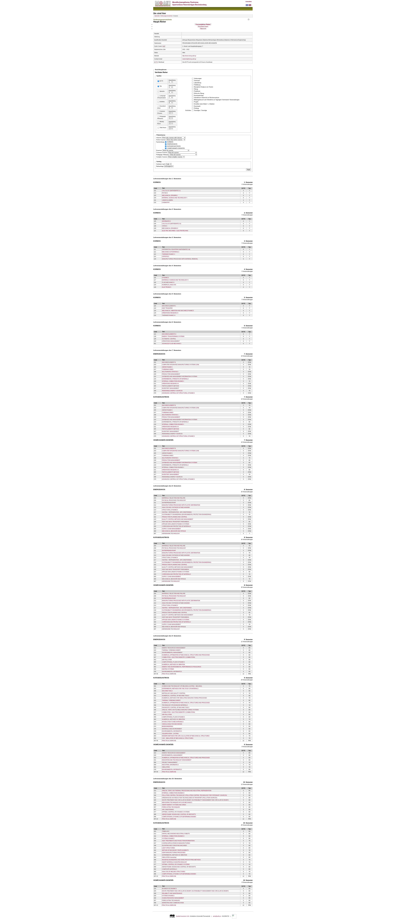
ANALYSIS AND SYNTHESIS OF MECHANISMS (176, 507)
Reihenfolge (160, 166)
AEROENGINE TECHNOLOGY (171, 533)
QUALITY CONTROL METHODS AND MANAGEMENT (177, 519)
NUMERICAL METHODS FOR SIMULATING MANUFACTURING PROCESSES (184, 698)
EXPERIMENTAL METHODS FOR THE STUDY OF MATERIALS (180, 688)
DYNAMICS (165, 277)
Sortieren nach (161, 164)
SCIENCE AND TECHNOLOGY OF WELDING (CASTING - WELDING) (182, 686)
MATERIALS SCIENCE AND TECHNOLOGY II (175, 280)
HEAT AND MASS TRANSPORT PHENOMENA (175, 521)
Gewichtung (172, 80)
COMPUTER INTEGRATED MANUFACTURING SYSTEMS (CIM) (180, 364)
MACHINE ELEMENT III (169, 362)
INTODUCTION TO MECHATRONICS (172, 721)
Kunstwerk (197, 106)
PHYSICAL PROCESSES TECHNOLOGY (174, 500)
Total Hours (163, 127)
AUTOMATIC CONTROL (169, 339)
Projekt (196, 102)
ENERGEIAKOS (172, 144)
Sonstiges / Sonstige (200, 110)
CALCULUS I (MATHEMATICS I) (171, 190)
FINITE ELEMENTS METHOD (170, 386)
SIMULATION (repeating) (169, 857)
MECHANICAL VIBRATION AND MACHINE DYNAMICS (178, 310)
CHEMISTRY (166, 202)
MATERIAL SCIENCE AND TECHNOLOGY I (174, 197)
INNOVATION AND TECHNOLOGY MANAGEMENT (176, 760)
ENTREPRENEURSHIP (169, 502)
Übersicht (203, 28)
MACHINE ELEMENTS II (169, 334)
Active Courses (161, 140)
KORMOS (170, 142)
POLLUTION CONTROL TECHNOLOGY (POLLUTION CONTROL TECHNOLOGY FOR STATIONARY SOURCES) (194, 795)
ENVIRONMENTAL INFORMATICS (172, 671)
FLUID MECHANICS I (168, 282)
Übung (196, 89)
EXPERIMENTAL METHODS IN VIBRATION (174, 855)
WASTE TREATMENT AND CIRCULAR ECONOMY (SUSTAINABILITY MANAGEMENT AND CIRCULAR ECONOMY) (195, 800)
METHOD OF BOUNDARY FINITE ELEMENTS (175, 850)
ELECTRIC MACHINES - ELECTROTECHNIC (175, 230)
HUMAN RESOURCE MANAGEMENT (173, 898)
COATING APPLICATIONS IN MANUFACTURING (176, 843)
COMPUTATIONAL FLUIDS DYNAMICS (173, 662)
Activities (162, 101)
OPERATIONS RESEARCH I (170, 313)
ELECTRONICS (166, 287)
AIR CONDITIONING (168, 809)
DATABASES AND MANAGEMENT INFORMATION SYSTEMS (179, 376)
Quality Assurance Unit (182, 916)
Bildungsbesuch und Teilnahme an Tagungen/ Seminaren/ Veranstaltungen (216, 100)
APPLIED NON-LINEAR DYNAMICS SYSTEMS (175, 524)
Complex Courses (162, 157)
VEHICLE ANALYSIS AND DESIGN (172, 724)
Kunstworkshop (198, 95)
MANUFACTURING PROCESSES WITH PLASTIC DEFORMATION (181, 505)
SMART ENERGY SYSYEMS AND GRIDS (174, 805)
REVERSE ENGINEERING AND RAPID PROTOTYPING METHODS (181, 859)
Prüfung (196, 108)
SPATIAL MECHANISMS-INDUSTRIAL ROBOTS (176, 833)
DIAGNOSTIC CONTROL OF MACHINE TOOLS (175, 707)
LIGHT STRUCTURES (168, 848)
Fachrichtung (160, 142)
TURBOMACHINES (167, 369)
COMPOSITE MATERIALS (169, 869)
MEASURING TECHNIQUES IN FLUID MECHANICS (177, 802)
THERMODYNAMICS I (168, 254)
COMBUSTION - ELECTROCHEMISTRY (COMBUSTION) (178, 657)
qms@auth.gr (217, 916)
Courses (203, 24)
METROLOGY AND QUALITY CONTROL (173, 693)
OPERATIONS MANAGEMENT (171, 341)
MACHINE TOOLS (167, 691)
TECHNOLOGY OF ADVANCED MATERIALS (175, 705)
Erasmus (159, 150)
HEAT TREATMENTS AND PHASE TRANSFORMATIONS (178, 840)
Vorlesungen (198, 78)
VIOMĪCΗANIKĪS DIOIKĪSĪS (176, 148)
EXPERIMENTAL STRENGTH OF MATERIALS (175, 379)
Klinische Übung (199, 93)
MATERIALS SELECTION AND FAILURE (173, 498)
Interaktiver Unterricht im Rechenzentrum (206, 97)
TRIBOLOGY (165, 831)
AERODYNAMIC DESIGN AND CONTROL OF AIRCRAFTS (179, 814)
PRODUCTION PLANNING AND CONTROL (174, 517)
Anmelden (249, 1)
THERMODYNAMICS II (168, 315)
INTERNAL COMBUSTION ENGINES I (173, 381)
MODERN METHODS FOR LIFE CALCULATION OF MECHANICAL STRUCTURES (185, 736)
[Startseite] (163, 6)
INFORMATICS (166, 221)
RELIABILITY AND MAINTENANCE (172, 893)
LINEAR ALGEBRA (167, 200)
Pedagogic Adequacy (163, 154)
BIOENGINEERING (167, 726)
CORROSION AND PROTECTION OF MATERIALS (176, 526)
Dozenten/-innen (203, 26)
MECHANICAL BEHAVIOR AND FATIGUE (174, 531)
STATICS (164, 226)
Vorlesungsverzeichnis (166, 15)
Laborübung (197, 82)
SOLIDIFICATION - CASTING (170, 733)
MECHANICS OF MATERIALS (170, 252)
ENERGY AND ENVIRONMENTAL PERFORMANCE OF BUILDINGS (181, 667)
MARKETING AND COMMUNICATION (173, 903)
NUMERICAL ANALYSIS (169, 284)
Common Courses (162, 152)
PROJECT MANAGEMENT (169, 762)
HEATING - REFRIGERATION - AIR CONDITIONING (177, 512)
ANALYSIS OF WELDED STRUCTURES (173, 871)
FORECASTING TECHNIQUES (171, 807)
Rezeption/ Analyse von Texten (203, 87)
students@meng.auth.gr (189, 59)
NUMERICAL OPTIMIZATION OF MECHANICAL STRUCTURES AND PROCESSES (186, 655)
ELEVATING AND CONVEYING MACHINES (174, 845)
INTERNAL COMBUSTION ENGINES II (173, 793)
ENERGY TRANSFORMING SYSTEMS (173, 336)
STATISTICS (165, 256)
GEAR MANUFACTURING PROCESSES (173, 852)
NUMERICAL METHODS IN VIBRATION (173, 664)
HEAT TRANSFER (167, 308)
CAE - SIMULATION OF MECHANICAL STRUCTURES (177, 738)
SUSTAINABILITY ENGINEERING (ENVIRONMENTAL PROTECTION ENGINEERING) (186, 514)
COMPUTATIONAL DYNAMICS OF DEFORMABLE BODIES (179, 816)
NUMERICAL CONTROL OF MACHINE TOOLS (175, 695)
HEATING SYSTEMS (168, 669)
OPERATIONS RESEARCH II (170, 383)
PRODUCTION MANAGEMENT (171, 374)
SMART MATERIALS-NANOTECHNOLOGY (174, 862)
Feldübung (197, 85)
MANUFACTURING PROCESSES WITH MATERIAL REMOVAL (180, 259)
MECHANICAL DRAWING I (170, 195)
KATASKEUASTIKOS (174, 146)
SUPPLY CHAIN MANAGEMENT (171, 528)
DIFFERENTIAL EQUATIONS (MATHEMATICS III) (176, 249)
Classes (159, 137)
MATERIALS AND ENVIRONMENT (172, 729)
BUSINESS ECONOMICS (169, 888)
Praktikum (197, 91)
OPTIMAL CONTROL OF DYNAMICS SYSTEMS (176, 812)
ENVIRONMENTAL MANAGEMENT (172, 652)
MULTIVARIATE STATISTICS (170, 371)
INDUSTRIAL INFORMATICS (170, 764)
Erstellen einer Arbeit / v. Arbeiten (204, 104)
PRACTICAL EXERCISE (169, 674)
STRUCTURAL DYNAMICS (170, 510)
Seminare (197, 80)
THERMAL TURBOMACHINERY (171, 650)
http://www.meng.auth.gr (189, 56)
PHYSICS (165, 193)
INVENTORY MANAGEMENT (170, 388)
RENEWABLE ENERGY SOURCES (172, 390)
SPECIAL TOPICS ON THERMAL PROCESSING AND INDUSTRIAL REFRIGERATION (186, 790)
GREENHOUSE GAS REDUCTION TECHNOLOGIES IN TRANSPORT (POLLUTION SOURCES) (189, 797)
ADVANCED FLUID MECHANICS (171, 343)
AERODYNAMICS (167, 367)
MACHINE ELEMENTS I (169, 306)
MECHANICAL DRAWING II (170, 228)
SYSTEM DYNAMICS (168, 838)
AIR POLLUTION (167, 659)
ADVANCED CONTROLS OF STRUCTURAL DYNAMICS (178, 393)
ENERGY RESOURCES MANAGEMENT (173, 648)
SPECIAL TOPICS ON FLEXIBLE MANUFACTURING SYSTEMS (180, 710)
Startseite (156, 15)
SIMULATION (166, 767)
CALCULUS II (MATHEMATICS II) (171, 223)
